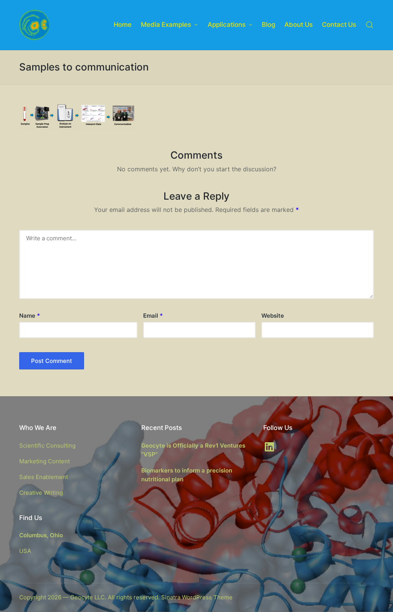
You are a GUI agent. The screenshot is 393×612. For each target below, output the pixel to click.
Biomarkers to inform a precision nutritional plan (186, 475)
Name (29, 315)
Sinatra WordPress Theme (197, 597)
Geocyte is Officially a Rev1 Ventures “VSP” (193, 450)
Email (153, 315)
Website (272, 315)
